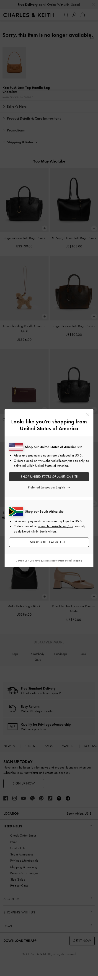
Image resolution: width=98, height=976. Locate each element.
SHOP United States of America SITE (49, 477)
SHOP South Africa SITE (49, 542)
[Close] (88, 414)
